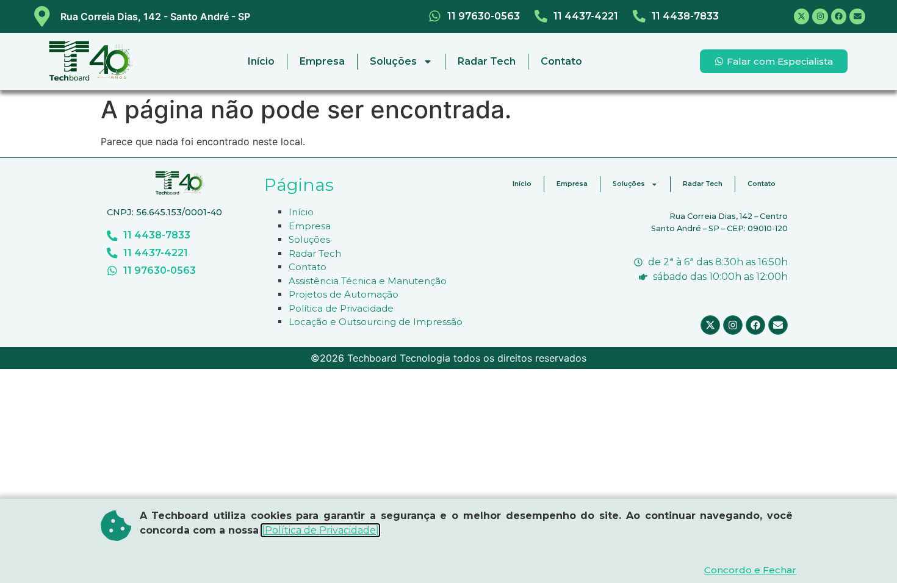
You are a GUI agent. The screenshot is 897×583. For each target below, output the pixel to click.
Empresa (322, 61)
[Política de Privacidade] (320, 530)
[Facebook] (839, 16)
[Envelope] (857, 16)
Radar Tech (487, 61)
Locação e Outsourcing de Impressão (376, 321)
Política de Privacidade (341, 308)
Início (261, 61)
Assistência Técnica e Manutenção (368, 281)
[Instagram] (820, 16)
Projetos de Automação (343, 294)
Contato (561, 61)
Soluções (393, 61)
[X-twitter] (802, 16)
